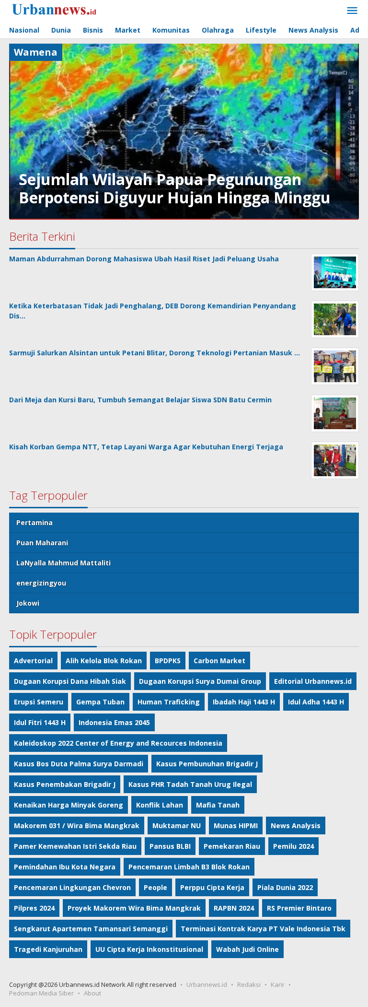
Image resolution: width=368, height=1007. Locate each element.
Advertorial (33, 660)
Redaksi (249, 984)
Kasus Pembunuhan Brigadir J (207, 763)
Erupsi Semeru (38, 701)
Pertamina (34, 522)
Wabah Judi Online (247, 949)
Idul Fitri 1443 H (40, 722)
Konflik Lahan (159, 804)
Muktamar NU (176, 825)
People (155, 887)
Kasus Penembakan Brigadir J (64, 784)
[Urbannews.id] (67, 9)
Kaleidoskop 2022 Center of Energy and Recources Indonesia (118, 743)
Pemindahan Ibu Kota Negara (64, 866)
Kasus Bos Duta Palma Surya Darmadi (78, 763)
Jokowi (27, 603)
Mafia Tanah (218, 804)
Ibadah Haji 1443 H (244, 701)
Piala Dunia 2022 (285, 887)
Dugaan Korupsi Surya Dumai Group (200, 681)
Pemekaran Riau (232, 846)
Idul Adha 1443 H (316, 701)
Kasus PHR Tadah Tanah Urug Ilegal (190, 784)
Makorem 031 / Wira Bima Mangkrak (76, 825)
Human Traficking (169, 701)
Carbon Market (219, 660)
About (92, 993)
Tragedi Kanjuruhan (48, 949)
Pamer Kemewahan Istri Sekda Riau (75, 846)
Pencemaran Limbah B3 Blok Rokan (189, 866)
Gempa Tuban (100, 701)
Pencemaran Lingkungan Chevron (72, 887)
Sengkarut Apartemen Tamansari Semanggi (91, 928)
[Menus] (352, 11)
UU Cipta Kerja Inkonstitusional (149, 949)
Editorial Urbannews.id (313, 681)
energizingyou (41, 582)
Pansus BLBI (170, 846)
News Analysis (296, 825)
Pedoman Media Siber (41, 993)
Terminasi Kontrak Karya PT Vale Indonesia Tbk (263, 928)
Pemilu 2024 (293, 846)
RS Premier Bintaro (299, 908)
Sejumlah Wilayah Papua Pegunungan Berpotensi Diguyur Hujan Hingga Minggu (175, 188)
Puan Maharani (42, 542)
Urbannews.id (206, 984)
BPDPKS (168, 660)
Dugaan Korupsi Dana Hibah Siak (70, 681)
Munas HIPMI (236, 825)
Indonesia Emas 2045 (114, 722)
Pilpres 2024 (34, 908)
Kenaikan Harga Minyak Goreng (68, 804)
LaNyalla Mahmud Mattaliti (63, 562)
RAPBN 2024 (234, 908)
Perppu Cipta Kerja (212, 887)
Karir (278, 984)
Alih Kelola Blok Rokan (104, 660)
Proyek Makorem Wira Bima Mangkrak (134, 908)
